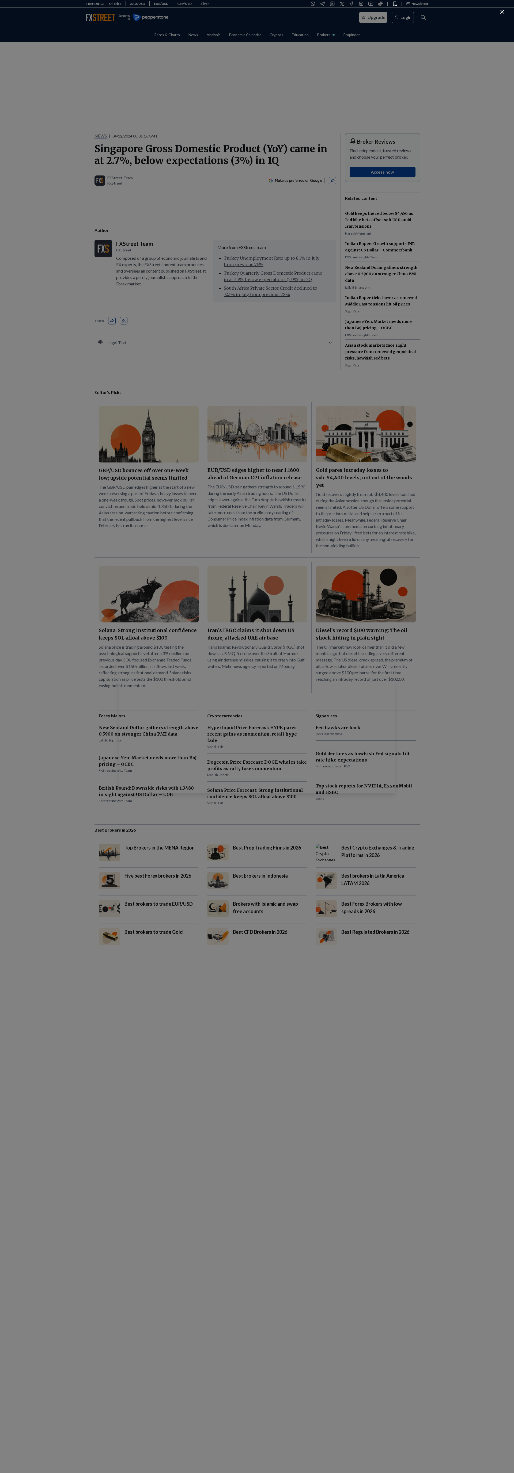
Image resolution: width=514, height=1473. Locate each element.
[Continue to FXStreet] (502, 11)
